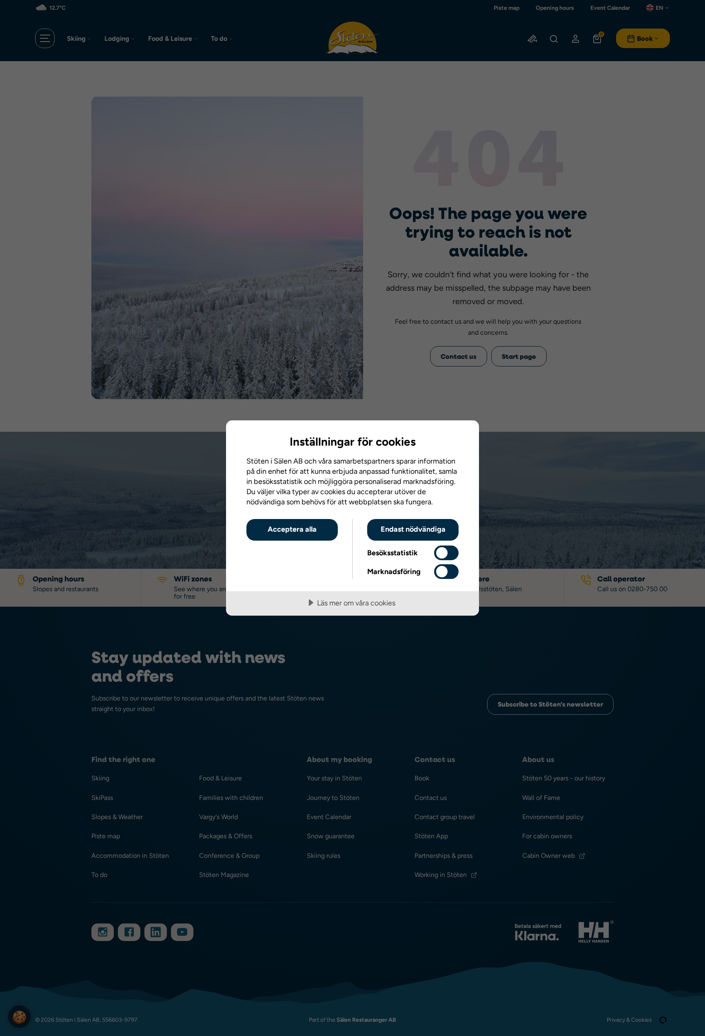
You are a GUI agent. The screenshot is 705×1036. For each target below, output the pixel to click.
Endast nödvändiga (413, 529)
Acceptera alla (292, 529)
